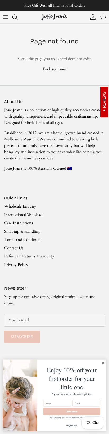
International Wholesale (24, 214)
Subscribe (22, 336)
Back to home (54, 69)
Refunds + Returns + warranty (29, 256)
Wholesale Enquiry (20, 206)
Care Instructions (18, 223)
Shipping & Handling (22, 231)
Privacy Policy (16, 264)
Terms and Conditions (23, 239)
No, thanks (71, 425)
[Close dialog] (103, 363)
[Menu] (6, 17)
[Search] (17, 17)
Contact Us (13, 248)
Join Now (72, 411)
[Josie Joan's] (54, 17)
